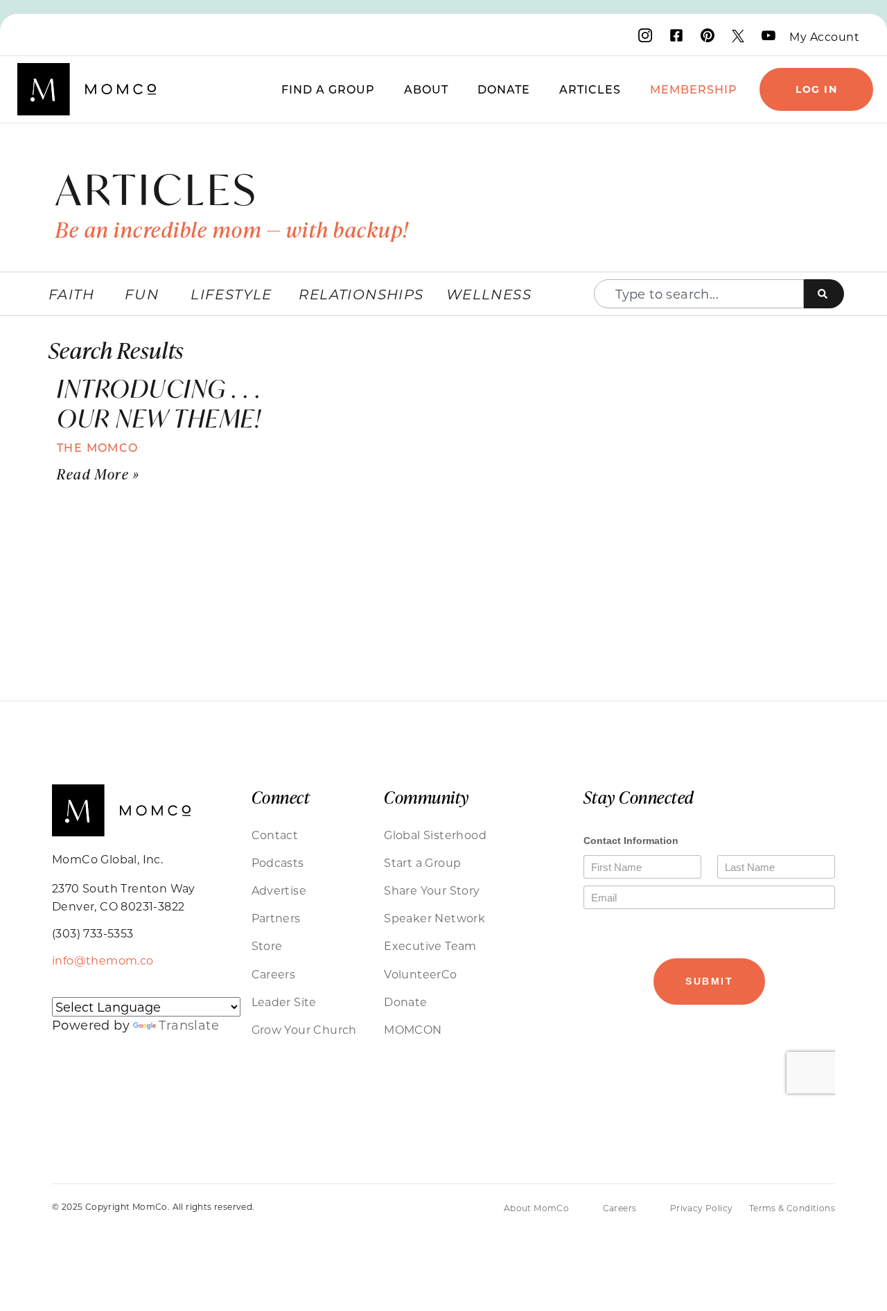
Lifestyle (231, 294)
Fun (142, 294)
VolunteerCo (420, 974)
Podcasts (278, 862)
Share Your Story (432, 890)
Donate (503, 89)
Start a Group (422, 862)
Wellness (489, 294)
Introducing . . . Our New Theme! (159, 403)
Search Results (116, 349)
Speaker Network (434, 917)
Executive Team (430, 945)
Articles (590, 89)
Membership (693, 89)
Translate (189, 1025)
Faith (71, 294)
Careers (274, 974)
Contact (275, 834)
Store (267, 945)
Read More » (98, 473)
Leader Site (284, 1001)
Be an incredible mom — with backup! (232, 229)
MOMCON (412, 1029)
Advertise (279, 890)
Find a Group (328, 89)
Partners (276, 917)
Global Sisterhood (435, 834)
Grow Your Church (304, 1029)
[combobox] (699, 293)
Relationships (361, 294)
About (426, 89)
